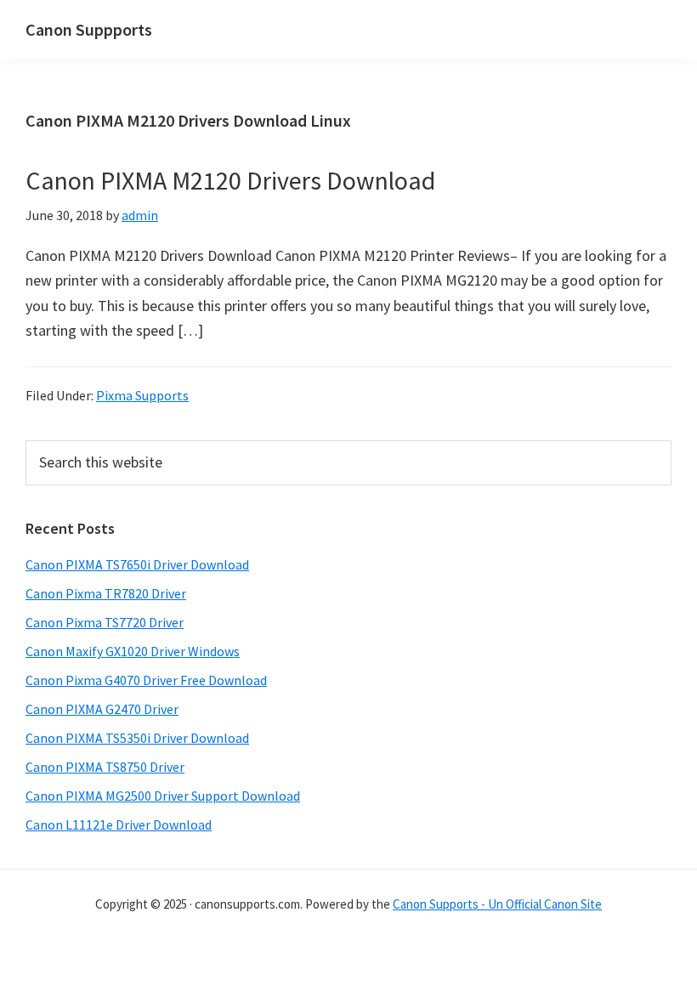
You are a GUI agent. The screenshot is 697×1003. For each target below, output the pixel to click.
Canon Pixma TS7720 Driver (105, 622)
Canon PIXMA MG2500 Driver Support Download (163, 795)
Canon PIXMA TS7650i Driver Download (137, 564)
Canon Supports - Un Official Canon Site (497, 904)
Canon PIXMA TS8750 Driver (105, 766)
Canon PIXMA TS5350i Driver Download (137, 737)
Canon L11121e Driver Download (119, 824)
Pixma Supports (142, 395)
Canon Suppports (89, 29)
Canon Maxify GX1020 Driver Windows (133, 651)
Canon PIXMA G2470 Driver (102, 708)
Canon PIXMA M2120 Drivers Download (230, 180)
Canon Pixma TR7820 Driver (106, 593)
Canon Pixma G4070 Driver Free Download (146, 680)
